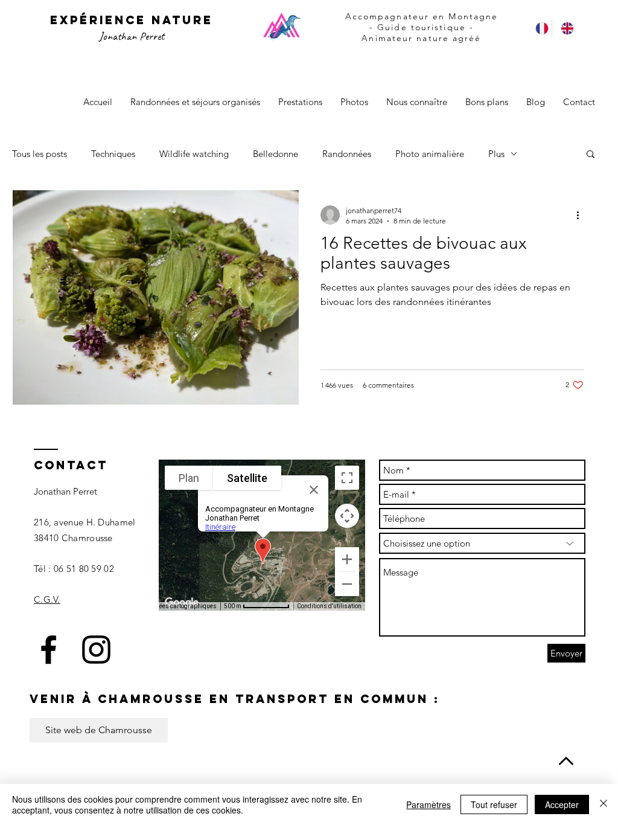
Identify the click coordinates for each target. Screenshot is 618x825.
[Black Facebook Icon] (49, 650)
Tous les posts (39, 153)
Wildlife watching (194, 153)
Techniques (113, 153)
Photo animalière (429, 153)
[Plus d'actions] (582, 215)
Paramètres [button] (428, 804)
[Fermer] (603, 804)
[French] (539, 28)
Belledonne (275, 153)
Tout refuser (494, 804)
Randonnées (346, 153)
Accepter (562, 804)
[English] (564, 28)
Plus (496, 153)
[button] (590, 155)
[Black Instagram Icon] (96, 650)
